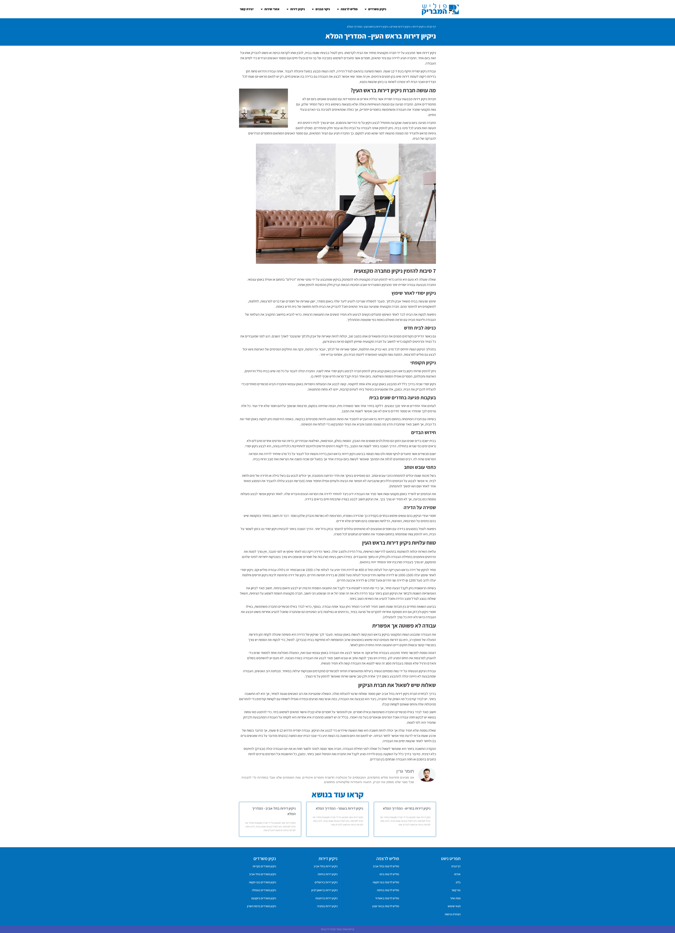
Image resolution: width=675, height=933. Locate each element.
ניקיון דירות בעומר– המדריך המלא (339, 808)
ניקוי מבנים (323, 9)
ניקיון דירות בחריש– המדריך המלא (406, 808)
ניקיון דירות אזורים (400, 26)
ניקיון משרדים (377, 9)
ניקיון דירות (297, 9)
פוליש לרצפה (349, 9)
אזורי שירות (271, 9)
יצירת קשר (247, 9)
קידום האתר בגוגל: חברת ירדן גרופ (337, 929)
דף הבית (431, 26)
